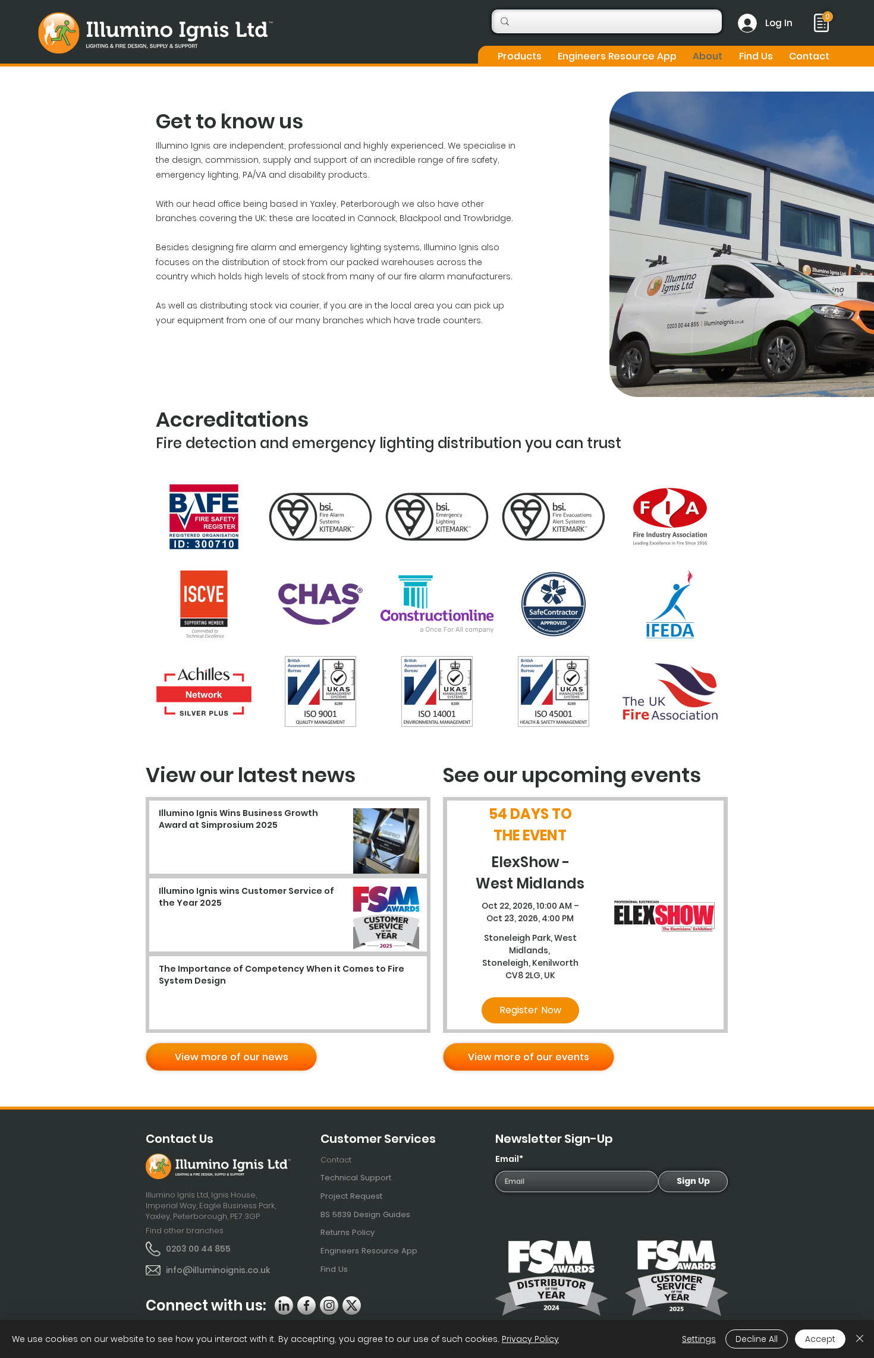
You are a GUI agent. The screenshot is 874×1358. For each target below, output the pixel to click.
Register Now (530, 1010)
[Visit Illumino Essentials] (827, 16)
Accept (820, 1339)
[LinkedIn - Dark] (284, 1305)
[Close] (860, 1338)
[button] (519, 56)
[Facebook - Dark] (306, 1305)
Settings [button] (699, 1339)
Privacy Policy (530, 1339)
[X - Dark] (351, 1305)
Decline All (756, 1339)
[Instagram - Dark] (329, 1305)
